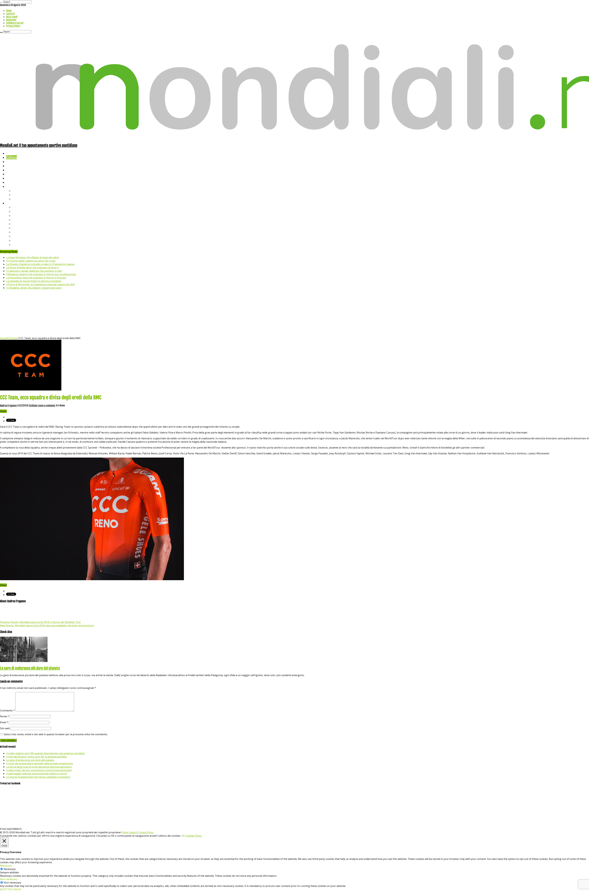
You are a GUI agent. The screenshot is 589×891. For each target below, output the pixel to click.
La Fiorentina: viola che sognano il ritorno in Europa (36, 277)
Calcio (10, 182)
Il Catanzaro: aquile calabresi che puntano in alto (34, 271)
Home (9, 10)
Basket (16, 199)
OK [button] (183, 835)
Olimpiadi (12, 178)
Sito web (5, 728)
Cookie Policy (146, 832)
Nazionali (12, 166)
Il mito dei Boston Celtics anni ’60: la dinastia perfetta (36, 756)
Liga (14, 219)
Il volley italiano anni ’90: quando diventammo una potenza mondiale (45, 753)
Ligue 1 (16, 228)
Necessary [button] (6, 865)
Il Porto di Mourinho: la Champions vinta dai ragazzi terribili (40, 284)
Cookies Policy (193, 835)
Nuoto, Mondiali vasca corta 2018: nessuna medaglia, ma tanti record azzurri (47, 625)
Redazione (11, 19)
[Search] (1, 2)
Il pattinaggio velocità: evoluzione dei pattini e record (36, 773)
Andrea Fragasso (8, 405)
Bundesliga (19, 224)
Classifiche (13, 203)
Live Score (12, 186)
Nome (4, 716)
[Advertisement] (294, 313)
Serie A (16, 207)
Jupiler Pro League (24, 244)
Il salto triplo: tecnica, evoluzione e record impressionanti (39, 770)
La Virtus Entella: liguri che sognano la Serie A (32, 267)
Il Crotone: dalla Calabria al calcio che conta (30, 260)
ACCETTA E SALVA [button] (10, 889)
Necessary (10, 869)
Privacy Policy (13, 25)
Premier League (22, 215)
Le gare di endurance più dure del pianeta (30, 668)
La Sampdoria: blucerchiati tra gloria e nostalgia (33, 281)
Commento (7, 710)
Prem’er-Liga (20, 240)
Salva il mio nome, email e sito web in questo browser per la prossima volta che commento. (56, 734)
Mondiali (11, 170)
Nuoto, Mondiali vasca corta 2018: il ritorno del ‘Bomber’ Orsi (40, 622)
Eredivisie (18, 232)
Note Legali (11, 16)
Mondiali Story (15, 174)
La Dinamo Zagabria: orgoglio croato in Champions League (40, 264)
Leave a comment (46, 405)
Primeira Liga (21, 236)
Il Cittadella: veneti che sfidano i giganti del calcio (34, 287)
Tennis (16, 195)
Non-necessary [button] (8, 879)
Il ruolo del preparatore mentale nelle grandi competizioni (39, 763)
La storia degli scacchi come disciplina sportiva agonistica (38, 767)
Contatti (10, 13)
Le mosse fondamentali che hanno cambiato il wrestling (38, 777)
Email (4, 722)
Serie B (17, 211)
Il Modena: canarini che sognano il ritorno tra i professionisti (41, 274)
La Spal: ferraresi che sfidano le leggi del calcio (32, 257)
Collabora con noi (14, 22)
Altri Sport (13, 161)
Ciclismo (11, 157)
